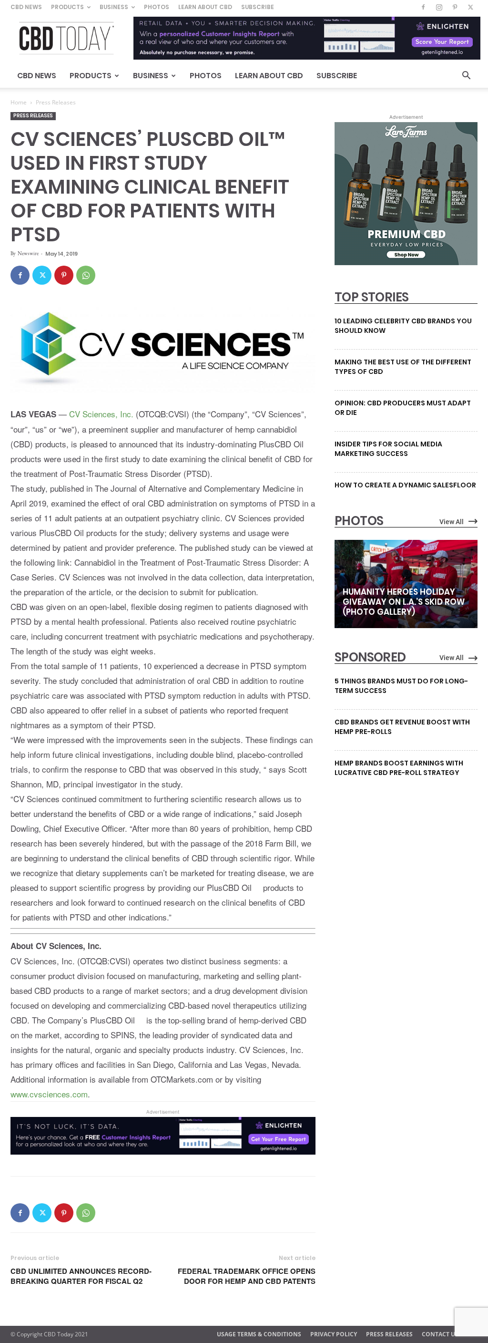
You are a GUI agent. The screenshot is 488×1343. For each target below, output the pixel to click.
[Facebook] (423, 7)
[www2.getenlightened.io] (162, 1151)
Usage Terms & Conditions (259, 1334)
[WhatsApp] (85, 275)
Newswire (28, 253)
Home (18, 102)
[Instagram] (439, 7)
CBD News (26, 7)
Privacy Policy (333, 1334)
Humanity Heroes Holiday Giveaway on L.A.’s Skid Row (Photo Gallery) (404, 602)
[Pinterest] (454, 7)
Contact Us (440, 1334)
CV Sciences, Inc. (101, 414)
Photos (156, 7)
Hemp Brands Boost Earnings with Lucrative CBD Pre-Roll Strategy (399, 767)
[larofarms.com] (406, 263)
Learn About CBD (205, 7)
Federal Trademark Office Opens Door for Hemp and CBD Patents (246, 1276)
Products (67, 7)
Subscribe (257, 7)
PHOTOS (359, 521)
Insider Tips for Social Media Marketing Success (388, 448)
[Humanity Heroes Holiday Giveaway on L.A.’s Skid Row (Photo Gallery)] (406, 584)
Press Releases (33, 115)
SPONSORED (370, 657)
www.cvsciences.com (49, 1094)
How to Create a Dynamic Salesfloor (405, 485)
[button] (466, 76)
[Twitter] (470, 7)
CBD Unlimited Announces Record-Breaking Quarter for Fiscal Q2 (81, 1276)
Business (114, 7)
